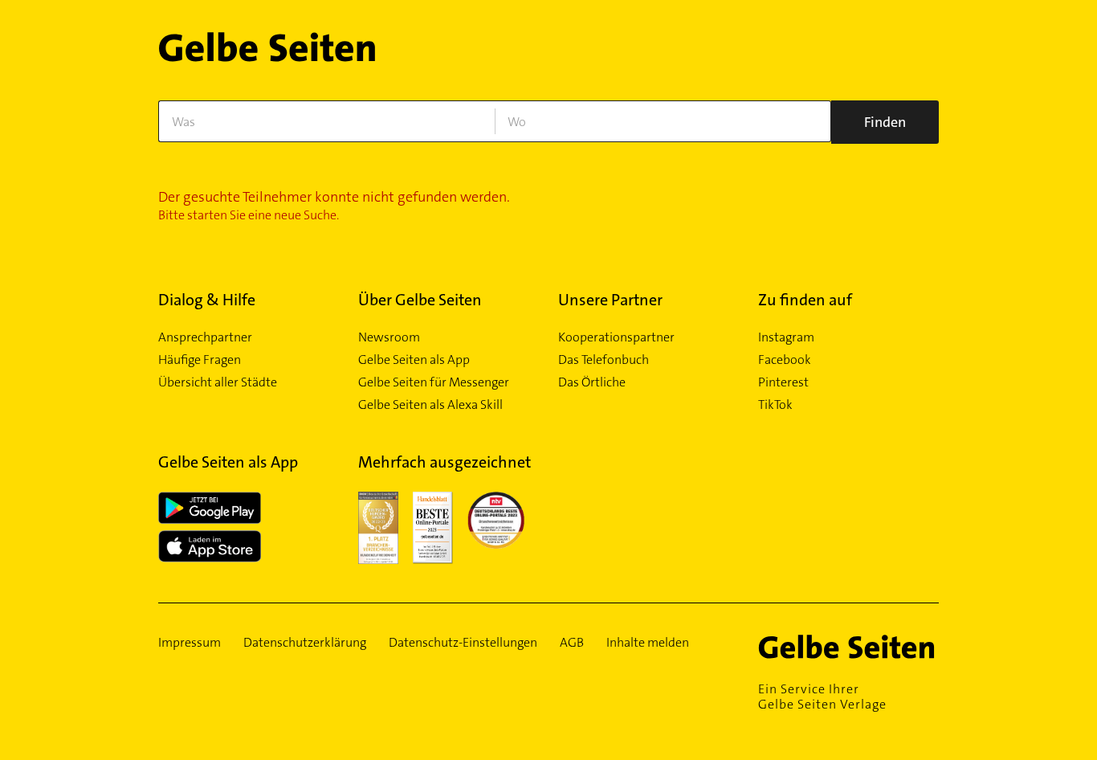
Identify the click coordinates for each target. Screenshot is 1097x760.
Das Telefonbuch (603, 360)
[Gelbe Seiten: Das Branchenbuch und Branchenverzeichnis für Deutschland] (267, 53)
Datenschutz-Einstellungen (463, 643)
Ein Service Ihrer (822, 696)
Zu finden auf (805, 299)
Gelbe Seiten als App (414, 360)
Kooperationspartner (616, 337)
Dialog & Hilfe (206, 299)
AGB (572, 643)
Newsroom (389, 337)
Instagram (786, 337)
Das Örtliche (592, 382)
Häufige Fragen (199, 360)
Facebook (784, 360)
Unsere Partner (610, 299)
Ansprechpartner (205, 337)
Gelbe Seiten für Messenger (433, 382)
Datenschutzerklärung (304, 643)
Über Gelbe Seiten (420, 299)
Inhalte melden (647, 643)
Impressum (189, 643)
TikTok (775, 405)
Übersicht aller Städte (217, 382)
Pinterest (783, 382)
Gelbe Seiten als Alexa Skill (430, 405)
